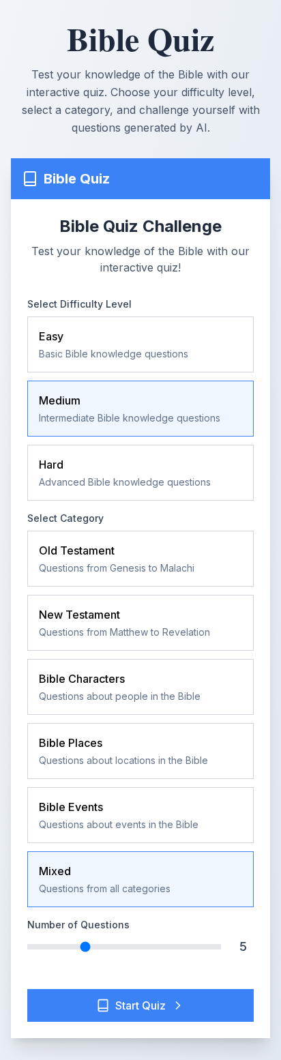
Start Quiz (140, 1005)
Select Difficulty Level (79, 304)
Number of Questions (78, 924)
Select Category (65, 518)
